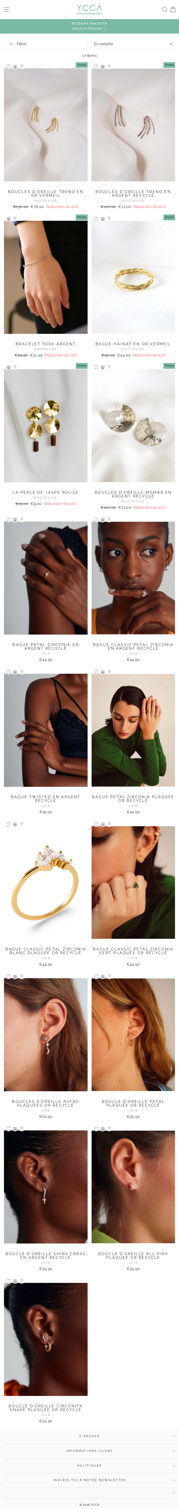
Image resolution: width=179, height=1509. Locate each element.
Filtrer (21, 44)
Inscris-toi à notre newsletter (89, 1480)
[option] (89, 26)
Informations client (89, 1451)
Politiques (89, 1465)
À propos (89, 1436)
